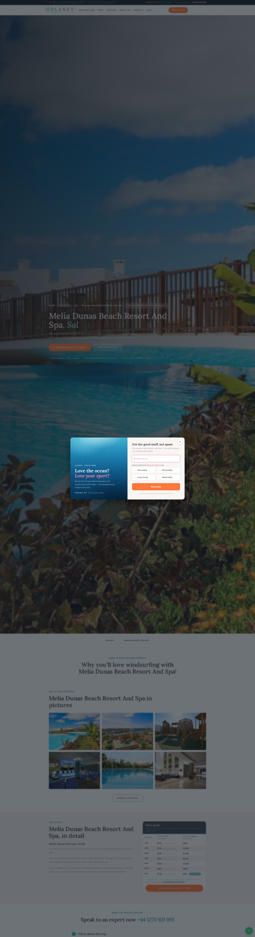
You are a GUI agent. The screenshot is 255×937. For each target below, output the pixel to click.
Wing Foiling (167, 477)
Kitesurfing (142, 470)
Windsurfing (167, 470)
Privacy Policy (168, 493)
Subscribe (156, 486)
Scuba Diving (142, 477)
